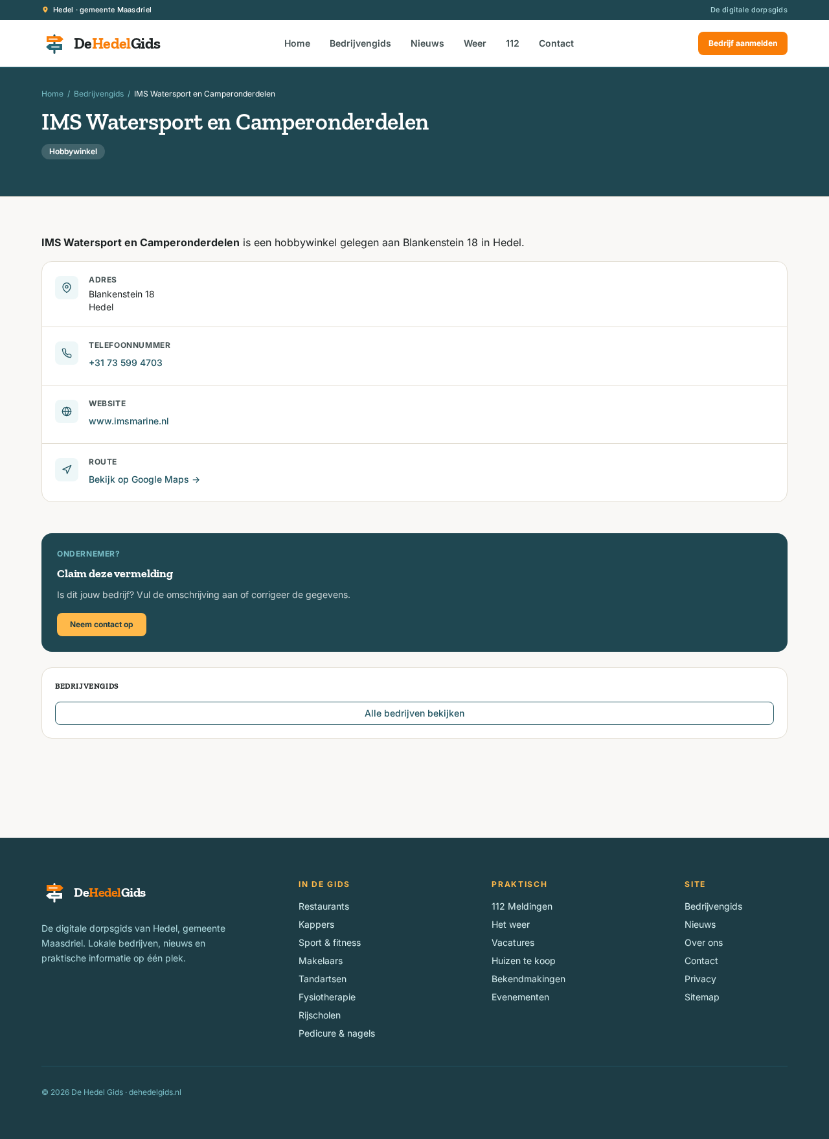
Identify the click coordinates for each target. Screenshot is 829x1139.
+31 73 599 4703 (126, 362)
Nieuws (427, 43)
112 (512, 43)
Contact (556, 43)
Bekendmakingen (528, 978)
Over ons (704, 942)
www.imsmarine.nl (129, 420)
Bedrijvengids (360, 43)
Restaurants (324, 906)
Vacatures (513, 942)
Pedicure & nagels (337, 1033)
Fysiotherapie (327, 996)
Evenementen (520, 996)
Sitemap (702, 996)
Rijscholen (320, 1014)
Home (297, 43)
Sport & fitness (330, 942)
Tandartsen (322, 978)
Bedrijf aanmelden (743, 43)
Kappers (316, 924)
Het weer (511, 924)
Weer (475, 43)
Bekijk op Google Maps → (144, 479)
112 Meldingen (522, 906)
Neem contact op (101, 624)
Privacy (700, 978)
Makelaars (321, 960)
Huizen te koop (524, 960)
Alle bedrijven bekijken (414, 713)
